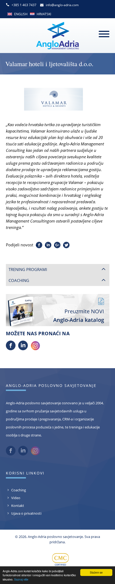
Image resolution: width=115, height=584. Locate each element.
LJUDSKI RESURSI (28, 342)
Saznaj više (21, 579)
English (21, 14)
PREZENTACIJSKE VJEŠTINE (36, 316)
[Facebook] (11, 424)
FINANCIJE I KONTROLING (35, 325)
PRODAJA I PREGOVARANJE (36, 291)
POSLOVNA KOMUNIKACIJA (36, 308)
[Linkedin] (23, 424)
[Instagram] (35, 424)
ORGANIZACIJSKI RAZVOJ (34, 333)
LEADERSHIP (23, 283)
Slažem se (96, 572)
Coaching (18, 565)
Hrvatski (44, 14)
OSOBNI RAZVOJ (27, 299)
